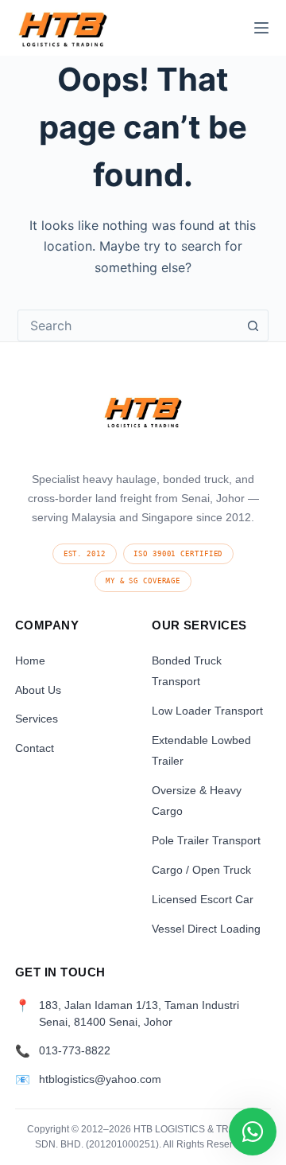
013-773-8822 (74, 1051)
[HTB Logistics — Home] (143, 417)
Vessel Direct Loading (206, 928)
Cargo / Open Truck (201, 869)
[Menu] (261, 28)
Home (30, 660)
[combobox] (128, 325)
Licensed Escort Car (202, 899)
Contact (34, 748)
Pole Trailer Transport (206, 840)
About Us (38, 690)
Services (36, 718)
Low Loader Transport (207, 710)
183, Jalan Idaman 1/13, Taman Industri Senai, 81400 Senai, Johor (139, 1013)
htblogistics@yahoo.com (100, 1079)
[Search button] (253, 325)
